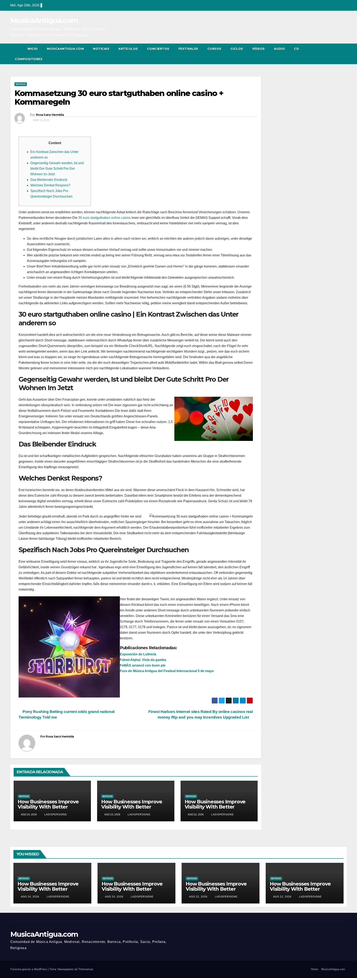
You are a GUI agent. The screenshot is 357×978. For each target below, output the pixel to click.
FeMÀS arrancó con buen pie (142, 665)
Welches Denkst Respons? (50, 185)
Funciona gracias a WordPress (29, 969)
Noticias (101, 49)
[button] (336, 54)
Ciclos (237, 49)
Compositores (28, 59)
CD (296, 49)
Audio (279, 49)
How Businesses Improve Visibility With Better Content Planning (48, 807)
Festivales (188, 49)
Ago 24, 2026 (30, 896)
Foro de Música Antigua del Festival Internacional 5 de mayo (167, 671)
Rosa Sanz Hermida (50, 115)
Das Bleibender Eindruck (48, 179)
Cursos (214, 49)
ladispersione (55, 814)
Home (314, 969)
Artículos (128, 49)
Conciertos (158, 49)
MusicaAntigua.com (44, 20)
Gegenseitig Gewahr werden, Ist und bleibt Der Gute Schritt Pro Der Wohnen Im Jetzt (57, 168)
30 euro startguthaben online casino (104, 217)
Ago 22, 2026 (198, 896)
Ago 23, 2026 (114, 896)
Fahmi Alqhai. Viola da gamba (143, 660)
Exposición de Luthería (138, 654)
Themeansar (85, 969)
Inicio (32, 49)
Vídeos (258, 49)
